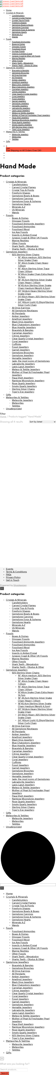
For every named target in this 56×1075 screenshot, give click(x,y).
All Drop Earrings (19, 75)
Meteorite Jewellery (20, 134)
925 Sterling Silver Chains (22, 127)
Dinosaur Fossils (19, 46)
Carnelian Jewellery (20, 89)
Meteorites (16, 136)
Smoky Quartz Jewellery (22, 124)
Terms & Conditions (16, 571)
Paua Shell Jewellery (20, 117)
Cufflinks (16, 344)
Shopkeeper (19, 585)
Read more (9, 483)
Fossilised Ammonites (21, 42)
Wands (15, 37)
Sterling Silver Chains (23, 388)
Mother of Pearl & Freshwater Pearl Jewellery (31, 115)
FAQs (8, 574)
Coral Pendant (37, 466)
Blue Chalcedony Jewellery (23, 87)
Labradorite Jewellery (21, 108)
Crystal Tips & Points (20, 20)
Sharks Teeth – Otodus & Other (25, 65)
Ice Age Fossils (18, 51)
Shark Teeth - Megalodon (25, 246)
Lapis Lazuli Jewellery (21, 110)
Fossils (8, 39)
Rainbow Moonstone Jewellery (24, 120)
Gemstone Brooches (20, 73)
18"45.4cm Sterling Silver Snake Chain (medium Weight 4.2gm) (34, 286)
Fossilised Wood (19, 49)
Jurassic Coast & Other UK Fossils (26, 56)
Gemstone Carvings (20, 27)
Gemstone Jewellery (15, 68)
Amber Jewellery (19, 80)
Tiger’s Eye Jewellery (21, 129)
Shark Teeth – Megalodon (22, 63)
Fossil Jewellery (18, 98)
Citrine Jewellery (19, 91)
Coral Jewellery (18, 96)
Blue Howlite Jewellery (24, 327)
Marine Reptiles (18, 58)
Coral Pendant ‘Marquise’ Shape (10, 471)
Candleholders (18, 15)
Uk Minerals (18, 209)
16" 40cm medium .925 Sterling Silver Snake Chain (34, 258)
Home (8, 10)
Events (9, 568)
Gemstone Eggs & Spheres (23, 29)
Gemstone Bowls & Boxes (22, 25)
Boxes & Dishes (18, 44)
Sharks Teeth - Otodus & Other (28, 248)
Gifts (8, 142)
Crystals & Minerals (14, 13)
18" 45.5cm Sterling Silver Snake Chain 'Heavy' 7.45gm (35, 281)
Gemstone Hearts (19, 32)
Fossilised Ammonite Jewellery (28, 223)
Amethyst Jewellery (20, 82)
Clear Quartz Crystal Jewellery (24, 94)
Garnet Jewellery (19, 101)
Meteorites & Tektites (15, 132)
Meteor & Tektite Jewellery (23, 113)
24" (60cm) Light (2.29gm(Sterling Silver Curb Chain (36, 303)
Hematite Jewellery (20, 106)
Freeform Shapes (19, 22)
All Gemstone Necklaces (25, 310)
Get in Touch (12, 580)
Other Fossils (17, 60)
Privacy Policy (13, 577)
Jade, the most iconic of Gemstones (31, 360)
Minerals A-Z (17, 34)
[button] (6, 146)
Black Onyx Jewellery (21, 84)
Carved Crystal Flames (21, 18)
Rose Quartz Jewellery (21, 122)
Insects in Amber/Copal (22, 53)
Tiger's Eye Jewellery (23, 391)
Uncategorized (14, 408)
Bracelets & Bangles (20, 70)
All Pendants (17, 77)
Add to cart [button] (39, 476)
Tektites (15, 139)
